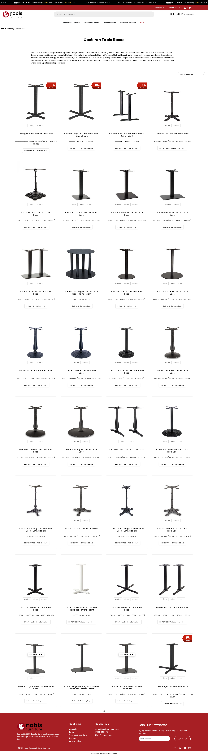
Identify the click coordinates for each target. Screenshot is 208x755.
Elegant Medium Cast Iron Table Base (81, 371)
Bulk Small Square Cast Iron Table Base (81, 213)
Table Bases (20, 28)
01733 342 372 (101, 732)
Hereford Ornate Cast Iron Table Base (36, 213)
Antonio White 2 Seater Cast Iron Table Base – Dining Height (81, 608)
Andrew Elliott (113, 753)
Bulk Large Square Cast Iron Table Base (127, 213)
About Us (73, 729)
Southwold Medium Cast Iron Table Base (35, 450)
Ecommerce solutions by (99, 753)
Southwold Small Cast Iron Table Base (172, 371)
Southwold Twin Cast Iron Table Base (126, 449)
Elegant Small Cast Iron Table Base (35, 370)
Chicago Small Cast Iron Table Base (36, 133)
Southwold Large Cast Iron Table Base (81, 450)
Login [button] (189, 8)
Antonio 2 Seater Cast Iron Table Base (35, 608)
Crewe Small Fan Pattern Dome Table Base (126, 371)
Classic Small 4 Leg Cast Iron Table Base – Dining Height (127, 529)
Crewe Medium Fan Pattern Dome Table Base (172, 450)
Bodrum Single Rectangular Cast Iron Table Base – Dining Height (81, 687)
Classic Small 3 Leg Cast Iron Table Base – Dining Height (35, 529)
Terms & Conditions (78, 735)
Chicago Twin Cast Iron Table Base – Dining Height (126, 134)
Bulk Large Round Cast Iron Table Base (172, 292)
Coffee (73, 204)
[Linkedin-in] (185, 748)
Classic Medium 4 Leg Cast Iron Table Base (172, 529)
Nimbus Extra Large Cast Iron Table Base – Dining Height (81, 292)
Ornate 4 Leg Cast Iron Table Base (172, 133)
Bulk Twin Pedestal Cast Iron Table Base (36, 292)
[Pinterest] (180, 748)
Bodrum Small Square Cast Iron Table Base (127, 687)
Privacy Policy (75, 741)
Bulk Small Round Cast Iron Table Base (126, 292)
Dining (31, 125)
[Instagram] (189, 748)
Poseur (40, 125)
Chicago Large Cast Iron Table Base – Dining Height (81, 134)
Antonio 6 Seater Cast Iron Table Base (126, 608)
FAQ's (71, 732)
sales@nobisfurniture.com (107, 729)
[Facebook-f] (175, 748)
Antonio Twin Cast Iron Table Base (172, 607)
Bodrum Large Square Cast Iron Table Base (36, 687)
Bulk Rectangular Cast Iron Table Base (172, 213)
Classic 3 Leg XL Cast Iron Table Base (81, 528)
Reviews (72, 738)
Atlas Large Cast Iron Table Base (172, 686)
